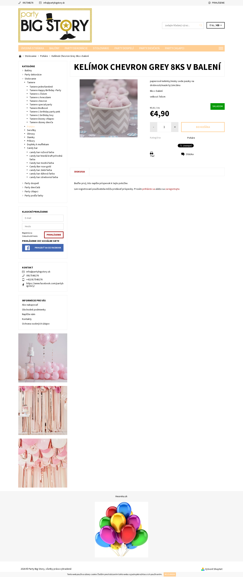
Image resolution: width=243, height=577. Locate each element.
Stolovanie (101, 48)
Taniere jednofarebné (41, 87)
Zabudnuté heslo (30, 236)
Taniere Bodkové (39, 108)
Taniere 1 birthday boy (42, 115)
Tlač (152, 156)
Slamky (31, 137)
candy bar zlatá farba (41, 170)
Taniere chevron (38, 101)
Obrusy (31, 134)
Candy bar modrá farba (42, 163)
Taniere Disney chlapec (42, 119)
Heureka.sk (121, 496)
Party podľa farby (34, 195)
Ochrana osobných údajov (36, 324)
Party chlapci (174, 48)
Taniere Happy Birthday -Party (45, 90)
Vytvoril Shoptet (213, 569)
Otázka (190, 154)
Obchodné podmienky (34, 309)
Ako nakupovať (30, 305)
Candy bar (32, 148)
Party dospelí (124, 48)
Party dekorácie (76, 48)
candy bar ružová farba (42, 152)
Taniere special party (41, 104)
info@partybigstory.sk (54, 2)
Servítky (31, 130)
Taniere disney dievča (41, 122)
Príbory (31, 141)
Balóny (54, 48)
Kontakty (27, 319)
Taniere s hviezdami (40, 97)
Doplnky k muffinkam (38, 144)
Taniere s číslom (38, 94)
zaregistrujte (172, 189)
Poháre (191, 138)
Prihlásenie (218, 2)
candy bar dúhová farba (42, 174)
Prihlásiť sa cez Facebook (48, 247)
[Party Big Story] (55, 25)
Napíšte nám (28, 314)
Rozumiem (170, 574)
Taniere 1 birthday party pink (45, 112)
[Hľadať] (201, 25)
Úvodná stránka (32, 48)
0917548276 (28, 2)
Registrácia (27, 233)
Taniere (31, 82)
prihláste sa (148, 189)
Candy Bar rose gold (40, 166)
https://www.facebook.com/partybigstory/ (45, 285)
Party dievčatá (149, 48)
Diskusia (79, 172)
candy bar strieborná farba (44, 177)
